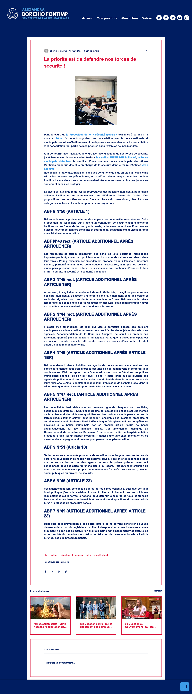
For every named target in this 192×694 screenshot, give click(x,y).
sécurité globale (101, 555)
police (89, 555)
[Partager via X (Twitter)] (52, 571)
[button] (158, 31)
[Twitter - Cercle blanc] (159, 17)
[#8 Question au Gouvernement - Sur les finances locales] (141, 608)
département (67, 555)
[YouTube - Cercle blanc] (179, 17)
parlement (79, 555)
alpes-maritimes (51, 555)
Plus (127, 31)
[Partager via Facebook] (45, 571)
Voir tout (158, 591)
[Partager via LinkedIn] (59, 571)
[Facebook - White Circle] (166, 17)
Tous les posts (39, 31)
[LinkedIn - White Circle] (173, 17)
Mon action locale (107, 31)
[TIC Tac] (186, 17)
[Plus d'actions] (146, 51)
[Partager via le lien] (66, 571)
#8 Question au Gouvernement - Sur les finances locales (139, 625)
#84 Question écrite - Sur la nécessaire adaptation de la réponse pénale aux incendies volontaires (50, 625)
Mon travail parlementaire (72, 31)
